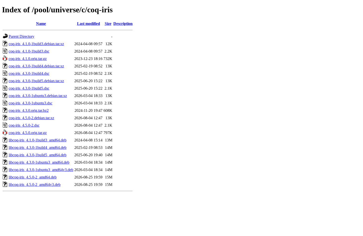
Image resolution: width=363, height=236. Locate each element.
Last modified (88, 23)
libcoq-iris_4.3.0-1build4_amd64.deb (37, 147)
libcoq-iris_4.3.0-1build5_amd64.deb (37, 155)
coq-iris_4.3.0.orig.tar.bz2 (29, 110)
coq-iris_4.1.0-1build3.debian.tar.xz (36, 44)
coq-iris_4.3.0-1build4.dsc (29, 73)
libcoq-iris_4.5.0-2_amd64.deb (33, 177)
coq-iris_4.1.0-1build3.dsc (29, 51)
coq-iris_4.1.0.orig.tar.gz (28, 59)
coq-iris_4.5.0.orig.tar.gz (28, 133)
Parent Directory (21, 36)
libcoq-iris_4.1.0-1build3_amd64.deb (37, 140)
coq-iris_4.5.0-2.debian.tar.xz (31, 118)
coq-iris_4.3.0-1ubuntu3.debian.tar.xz (38, 96)
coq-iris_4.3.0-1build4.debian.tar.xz (36, 66)
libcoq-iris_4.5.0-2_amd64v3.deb (34, 184)
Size (108, 23)
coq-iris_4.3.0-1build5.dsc (29, 88)
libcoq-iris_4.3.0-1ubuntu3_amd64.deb (39, 162)
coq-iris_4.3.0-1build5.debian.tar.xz (36, 81)
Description (123, 23)
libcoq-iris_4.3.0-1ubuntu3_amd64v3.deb (41, 170)
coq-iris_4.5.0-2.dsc (24, 125)
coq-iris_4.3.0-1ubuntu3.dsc (30, 103)
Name (41, 23)
